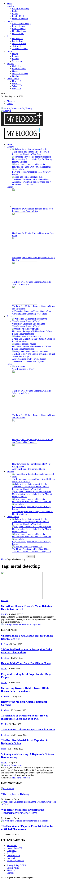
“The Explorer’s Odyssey (23, 369)
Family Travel (18, 41)
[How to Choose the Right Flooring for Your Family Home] (24, 461)
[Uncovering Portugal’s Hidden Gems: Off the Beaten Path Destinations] (25, 329)
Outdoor (16, 76)
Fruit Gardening (19, 28)
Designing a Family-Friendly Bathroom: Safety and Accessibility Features (32, 440)
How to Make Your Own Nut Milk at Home (31, 167)
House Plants (18, 33)
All (13, 182)
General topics (13, 78)
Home (4, 559)
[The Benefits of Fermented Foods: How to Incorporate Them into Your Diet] (29, 149)
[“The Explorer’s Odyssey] (18, 366)
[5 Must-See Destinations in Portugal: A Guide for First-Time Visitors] (26, 336)
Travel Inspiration (20, 48)
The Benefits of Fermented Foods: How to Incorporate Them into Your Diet (30, 153)
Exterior (15, 56)
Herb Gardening (19, 31)
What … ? (16, 83)
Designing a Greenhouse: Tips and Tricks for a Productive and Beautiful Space (32, 210)
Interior (15, 58)
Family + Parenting (20, 8)
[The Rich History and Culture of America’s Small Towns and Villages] (30, 351)
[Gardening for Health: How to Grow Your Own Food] (24, 230)
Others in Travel (19, 43)
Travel (9, 36)
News (9, 3)
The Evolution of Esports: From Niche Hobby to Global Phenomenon (27, 828)
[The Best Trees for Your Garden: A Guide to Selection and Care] (24, 279)
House (9, 51)
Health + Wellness (20, 18)
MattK (4, 614)
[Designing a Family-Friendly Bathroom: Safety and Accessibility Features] (24, 437)
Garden (10, 21)
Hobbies (10, 63)
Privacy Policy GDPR (16, 865)
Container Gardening (21, 23)
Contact (10, 103)
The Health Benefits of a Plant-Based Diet (30, 179)
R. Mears (5, 658)
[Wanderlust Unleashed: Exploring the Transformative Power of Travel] (34, 321)
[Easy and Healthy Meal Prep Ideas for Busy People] (18, 169)
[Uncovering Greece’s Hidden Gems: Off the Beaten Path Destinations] (24, 344)
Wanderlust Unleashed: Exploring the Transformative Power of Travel (28, 325)
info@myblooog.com (20, 778)
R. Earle (4, 644)
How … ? (16, 81)
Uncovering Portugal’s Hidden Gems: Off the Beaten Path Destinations (32, 332)
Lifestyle (10, 6)
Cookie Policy (13, 868)
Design (15, 53)
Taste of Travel (18, 46)
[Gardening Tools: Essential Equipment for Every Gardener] (24, 255)
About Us (11, 101)
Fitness (15, 13)
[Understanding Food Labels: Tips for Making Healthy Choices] (31, 157)
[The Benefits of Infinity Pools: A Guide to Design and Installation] (24, 304)
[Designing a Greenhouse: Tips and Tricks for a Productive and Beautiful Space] (24, 206)
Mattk (3, 749)
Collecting (16, 66)
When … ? (17, 86)
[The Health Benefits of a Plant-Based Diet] (27, 177)
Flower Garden (18, 26)
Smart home (17, 61)
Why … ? (16, 88)
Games (15, 71)
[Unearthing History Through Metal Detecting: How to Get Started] (22, 598)
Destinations (17, 38)
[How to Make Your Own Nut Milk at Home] (28, 164)
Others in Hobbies (20, 73)
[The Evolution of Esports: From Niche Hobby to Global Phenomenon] (34, 476)
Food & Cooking (19, 68)
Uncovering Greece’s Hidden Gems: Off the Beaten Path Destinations (31, 347)
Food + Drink (18, 16)
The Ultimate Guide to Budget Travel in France (28, 729)
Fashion (15, 11)
